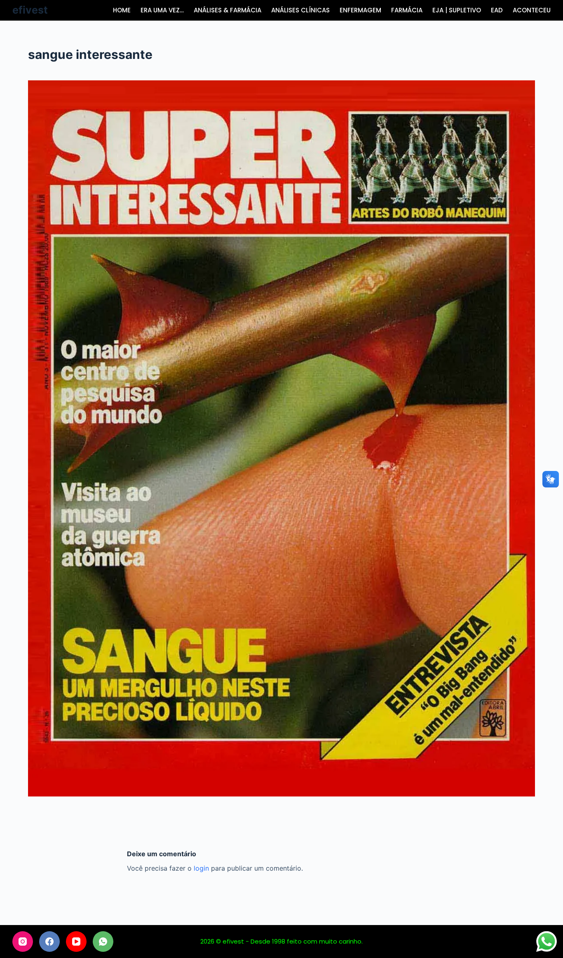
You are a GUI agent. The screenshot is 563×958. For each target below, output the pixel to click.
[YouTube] (76, 941)
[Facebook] (49, 941)
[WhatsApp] (103, 941)
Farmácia (406, 10)
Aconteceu (532, 10)
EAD (497, 10)
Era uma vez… (162, 10)
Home (122, 10)
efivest (30, 10)
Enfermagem (360, 10)
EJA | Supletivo (456, 10)
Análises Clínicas (300, 10)
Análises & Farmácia (227, 10)
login (201, 868)
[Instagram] (22, 941)
